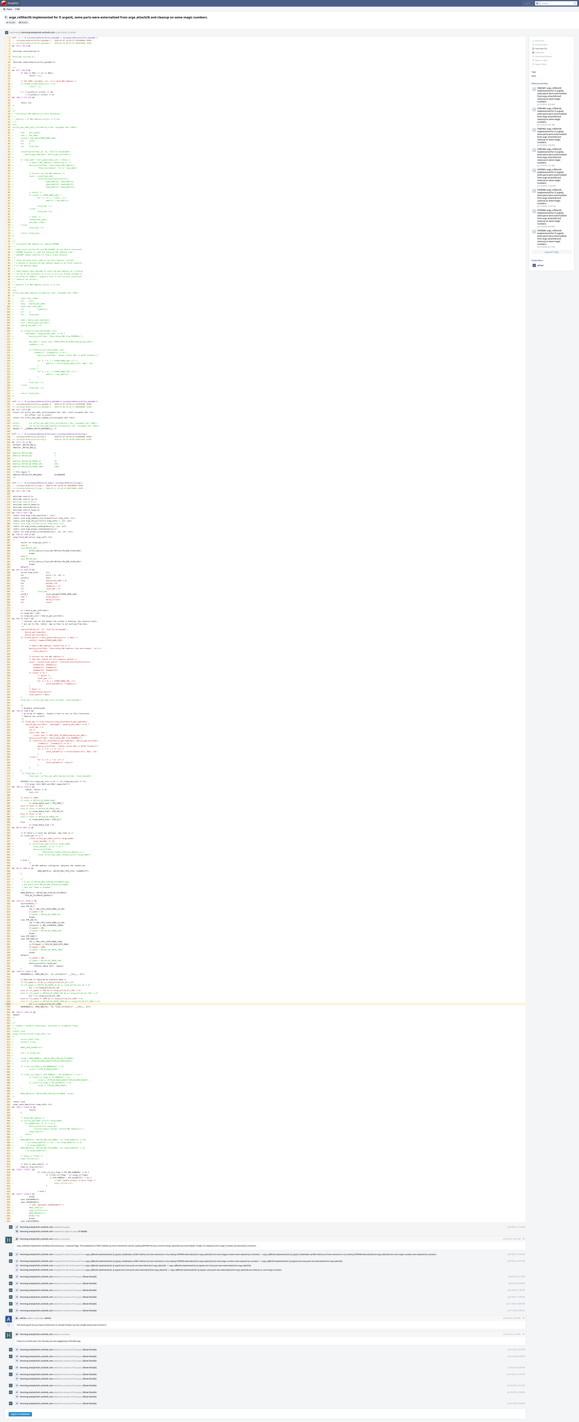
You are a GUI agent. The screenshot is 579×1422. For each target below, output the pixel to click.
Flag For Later (541, 60)
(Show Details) (89, 1276)
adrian (540, 265)
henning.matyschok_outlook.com (38, 32)
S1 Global (82, 1231)
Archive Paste (541, 44)
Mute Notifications (543, 56)
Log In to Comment (20, 1414)
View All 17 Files (551, 252)
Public (25, 22)
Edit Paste (539, 40)
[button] (528, 3)
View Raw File (541, 48)
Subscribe (539, 52)
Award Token (541, 64)
